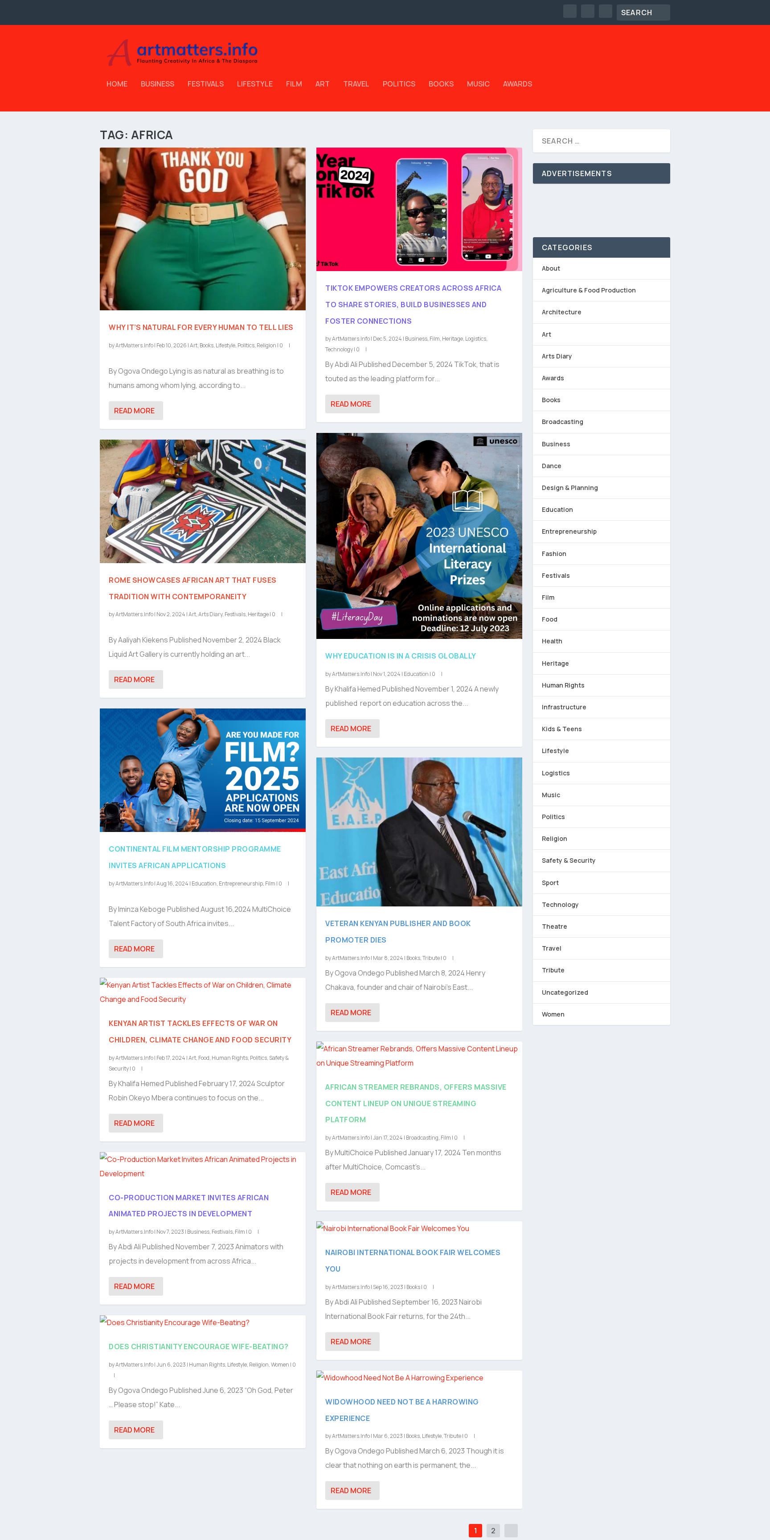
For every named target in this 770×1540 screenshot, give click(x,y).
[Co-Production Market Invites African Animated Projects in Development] (203, 1166)
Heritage (258, 614)
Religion (266, 345)
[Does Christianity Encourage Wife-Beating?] (203, 1322)
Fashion (554, 553)
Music (478, 84)
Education (204, 883)
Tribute (431, 958)
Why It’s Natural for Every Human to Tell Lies (201, 327)
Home (116, 84)
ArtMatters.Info (134, 345)
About (551, 268)
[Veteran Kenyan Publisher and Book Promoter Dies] (419, 832)
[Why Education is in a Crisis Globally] (419, 536)
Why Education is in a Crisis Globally (400, 656)
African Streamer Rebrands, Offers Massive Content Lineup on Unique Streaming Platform (416, 1103)
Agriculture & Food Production (589, 290)
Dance (551, 465)
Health (552, 641)
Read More (134, 411)
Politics (399, 84)
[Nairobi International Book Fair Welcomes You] (419, 1228)
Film (294, 84)
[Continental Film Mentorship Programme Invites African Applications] (203, 770)
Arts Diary (210, 614)
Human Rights (230, 1058)
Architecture (562, 312)
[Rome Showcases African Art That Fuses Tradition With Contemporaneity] (203, 501)
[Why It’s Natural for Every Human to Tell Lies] (203, 229)
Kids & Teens (562, 729)
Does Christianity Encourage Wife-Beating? (199, 1346)
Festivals (206, 84)
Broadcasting (422, 1137)
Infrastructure (564, 707)
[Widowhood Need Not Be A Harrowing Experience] (419, 1378)
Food (203, 1058)
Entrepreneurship (241, 883)
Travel (356, 84)
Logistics (475, 338)
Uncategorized (565, 992)
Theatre (554, 926)
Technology (339, 349)
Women (280, 1364)
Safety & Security (569, 860)
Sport (550, 882)
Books (441, 84)
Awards (517, 84)
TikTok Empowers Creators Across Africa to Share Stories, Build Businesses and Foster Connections (413, 304)
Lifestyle (255, 84)
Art (322, 84)
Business (157, 84)
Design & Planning (570, 487)
